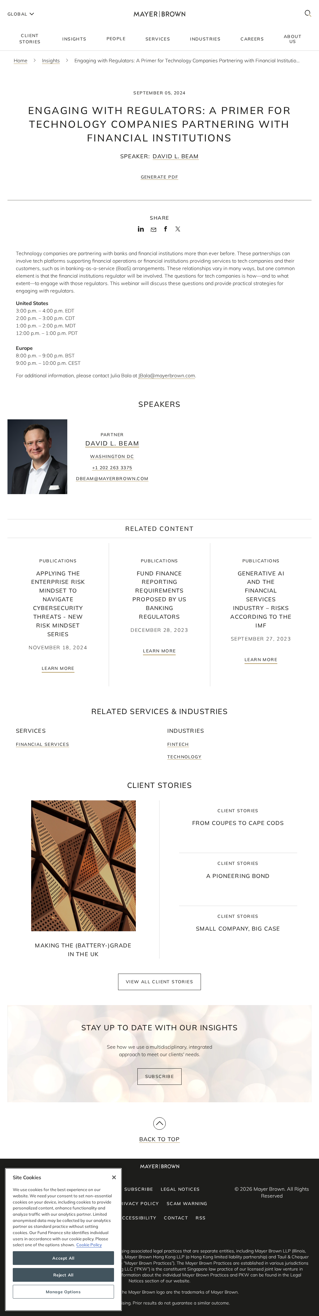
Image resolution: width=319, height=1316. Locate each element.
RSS (201, 1218)
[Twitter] (177, 231)
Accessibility (137, 1218)
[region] (63, 1239)
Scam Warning (187, 1203)
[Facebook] (165, 231)
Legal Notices (180, 1189)
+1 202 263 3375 (112, 467)
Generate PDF (160, 177)
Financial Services (42, 744)
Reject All (63, 1274)
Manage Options (63, 1291)
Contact (176, 1218)
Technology (184, 757)
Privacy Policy (138, 1203)
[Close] (114, 1177)
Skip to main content (30, 4)
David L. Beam (176, 156)
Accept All (63, 1258)
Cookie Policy (89, 1244)
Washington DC (112, 456)
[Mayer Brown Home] (159, 14)
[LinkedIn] (141, 231)
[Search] (308, 14)
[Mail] (153, 230)
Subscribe (159, 1076)
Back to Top (159, 1139)
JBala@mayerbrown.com (166, 375)
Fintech (178, 744)
